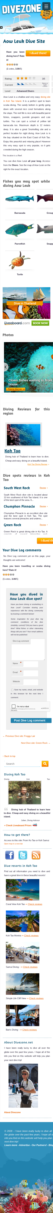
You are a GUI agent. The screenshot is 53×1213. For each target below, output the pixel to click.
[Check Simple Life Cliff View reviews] (23, 994)
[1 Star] (7, 64)
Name (17, 663)
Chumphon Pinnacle (19, 506)
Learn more (10, 1145)
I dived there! (38, 53)
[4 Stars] (14, 64)
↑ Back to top (9, 756)
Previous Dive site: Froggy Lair (19, 736)
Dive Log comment (21, 641)
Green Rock (12, 525)
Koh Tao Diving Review (37, 464)
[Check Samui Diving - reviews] (23, 963)
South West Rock (17, 488)
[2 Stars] (10, 64)
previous (6, 367)
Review (43, 488)
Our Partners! (39, 1145)
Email (17, 672)
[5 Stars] (17, 64)
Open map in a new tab (13, 844)
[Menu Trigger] (46, 6)
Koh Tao (13, 450)
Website (16, 681)
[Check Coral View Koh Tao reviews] (23, 900)
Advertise (24, 1145)
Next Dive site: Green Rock (35, 743)
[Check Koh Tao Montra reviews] (23, 931)
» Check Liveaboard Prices (18, 825)
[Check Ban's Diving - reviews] (23, 1026)
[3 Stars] (12, 64)
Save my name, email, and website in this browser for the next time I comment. (27, 694)
